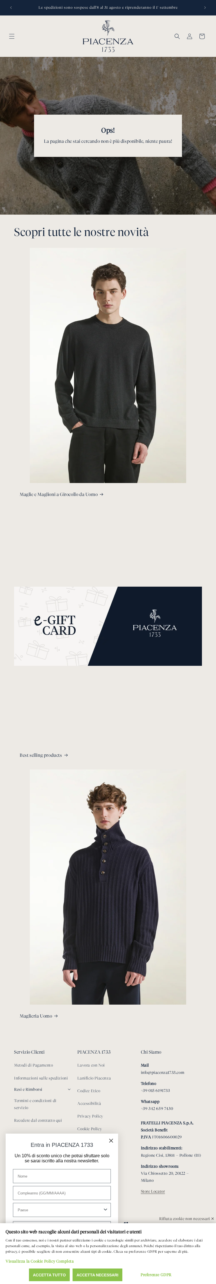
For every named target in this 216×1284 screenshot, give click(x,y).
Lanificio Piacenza (94, 1078)
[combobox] (60, 1210)
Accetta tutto (49, 1275)
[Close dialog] (111, 1140)
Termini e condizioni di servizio (35, 1104)
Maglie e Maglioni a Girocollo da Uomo (59, 494)
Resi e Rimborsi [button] (28, 1089)
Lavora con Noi (91, 1065)
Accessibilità (89, 1103)
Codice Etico (88, 1091)
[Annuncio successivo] (205, 7)
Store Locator (153, 1191)
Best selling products (41, 755)
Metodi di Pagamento (33, 1065)
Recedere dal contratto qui (38, 1120)
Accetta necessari (97, 1275)
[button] (12, 36)
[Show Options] (105, 1210)
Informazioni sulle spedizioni (41, 1078)
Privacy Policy (90, 1116)
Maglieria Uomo (36, 1016)
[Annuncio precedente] (11, 7)
